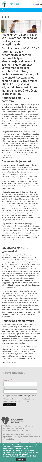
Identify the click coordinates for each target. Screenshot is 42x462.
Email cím (7, 380)
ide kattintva (24, 456)
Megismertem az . (21, 396)
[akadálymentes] (41, 4)
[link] (21, 10)
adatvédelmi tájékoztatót (26, 396)
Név (4, 388)
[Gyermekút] (10, 4)
